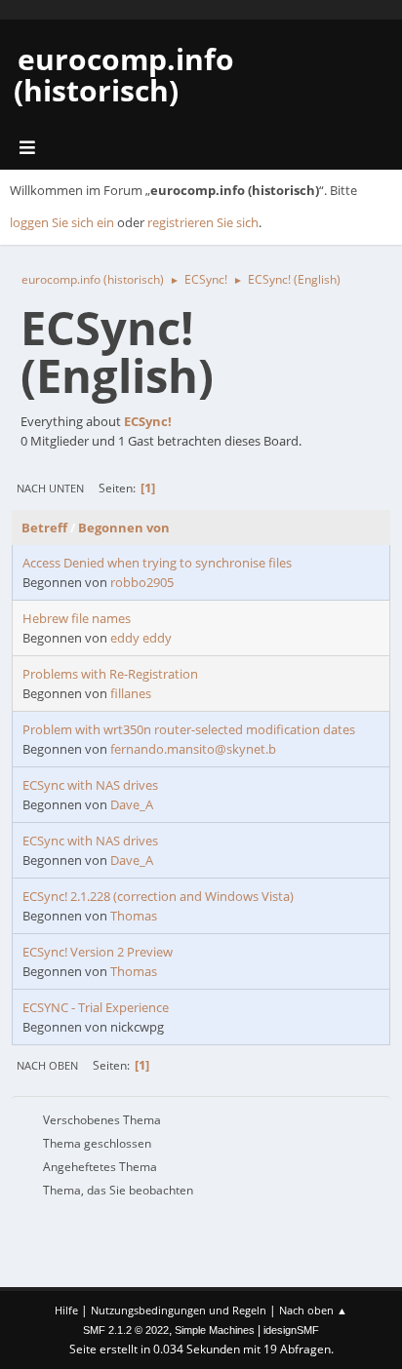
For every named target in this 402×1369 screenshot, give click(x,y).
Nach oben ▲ (313, 1310)
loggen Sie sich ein (62, 222)
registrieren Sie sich (203, 222)
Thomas (133, 915)
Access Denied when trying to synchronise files (157, 562)
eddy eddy (141, 637)
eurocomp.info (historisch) (124, 74)
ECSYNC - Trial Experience (95, 1007)
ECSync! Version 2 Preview (97, 951)
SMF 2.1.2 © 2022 (126, 1330)
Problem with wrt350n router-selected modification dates (188, 729)
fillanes (130, 693)
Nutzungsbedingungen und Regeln (178, 1310)
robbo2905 (142, 582)
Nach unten (50, 488)
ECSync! (148, 421)
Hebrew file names (76, 618)
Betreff (44, 527)
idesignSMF (291, 1330)
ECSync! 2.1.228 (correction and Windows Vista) (158, 896)
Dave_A (131, 804)
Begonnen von (124, 527)
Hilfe (66, 1310)
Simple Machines (215, 1330)
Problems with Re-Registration (110, 674)
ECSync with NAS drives (90, 785)
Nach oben (47, 1065)
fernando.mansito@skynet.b (193, 749)
